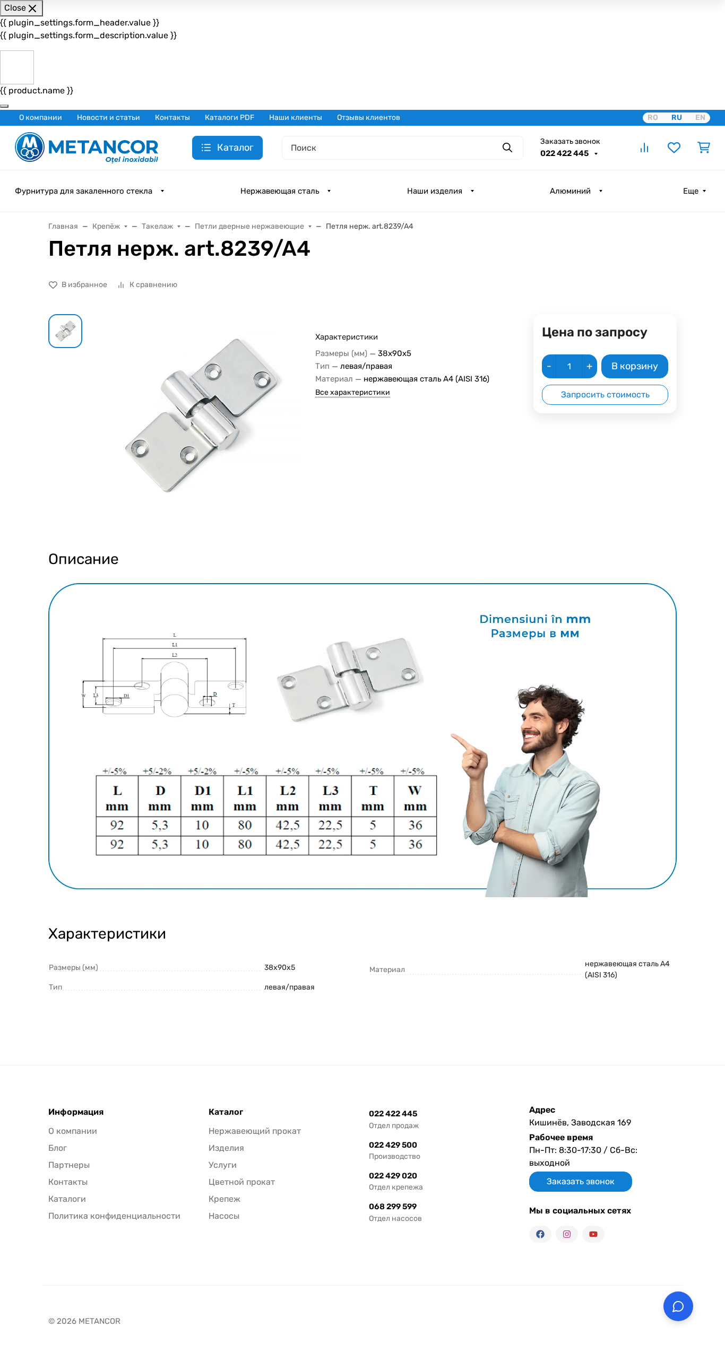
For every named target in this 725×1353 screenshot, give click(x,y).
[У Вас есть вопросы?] (678, 1306)
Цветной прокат (242, 1182)
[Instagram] (567, 1234)
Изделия (226, 1148)
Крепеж (224, 1199)
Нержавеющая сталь (279, 191)
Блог (57, 1148)
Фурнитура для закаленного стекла (83, 191)
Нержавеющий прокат (255, 1131)
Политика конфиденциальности (114, 1216)
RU (676, 117)
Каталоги (67, 1199)
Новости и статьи (108, 117)
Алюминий (570, 191)
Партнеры (69, 1165)
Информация (75, 1112)
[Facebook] (540, 1234)
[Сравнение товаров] (644, 147)
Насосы (224, 1216)
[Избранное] (674, 147)
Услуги (223, 1165)
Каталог (226, 1112)
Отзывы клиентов (368, 117)
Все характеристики (352, 392)
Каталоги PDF (229, 117)
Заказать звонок (570, 141)
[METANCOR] (86, 147)
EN (700, 117)
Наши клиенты (295, 117)
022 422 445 (565, 153)
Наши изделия (434, 191)
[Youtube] (593, 1234)
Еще (690, 191)
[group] (201, 422)
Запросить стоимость (605, 394)
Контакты (172, 117)
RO (653, 117)
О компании (40, 117)
